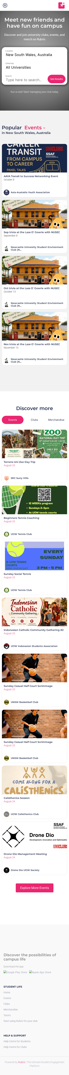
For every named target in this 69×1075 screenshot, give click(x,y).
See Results (56, 79)
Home (7, 992)
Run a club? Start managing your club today (34, 91)
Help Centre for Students (17, 1041)
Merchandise (11, 1009)
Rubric (22, 1062)
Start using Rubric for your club (21, 1021)
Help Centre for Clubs (15, 1047)
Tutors (7, 1015)
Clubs (7, 1003)
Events (7, 998)
